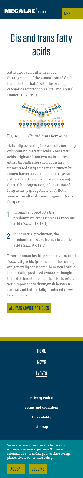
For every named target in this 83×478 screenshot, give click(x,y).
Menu (68, 13)
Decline (38, 469)
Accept (16, 469)
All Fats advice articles (29, 308)
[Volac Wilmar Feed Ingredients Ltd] (25, 11)
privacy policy (42, 458)
